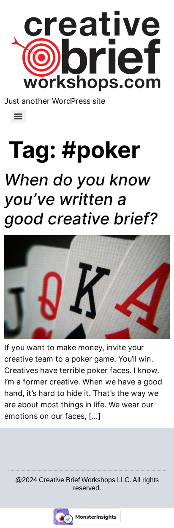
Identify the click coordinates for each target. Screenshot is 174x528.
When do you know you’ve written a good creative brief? (81, 199)
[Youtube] (92, 495)
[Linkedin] (82, 495)
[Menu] (18, 116)
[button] (16, 448)
